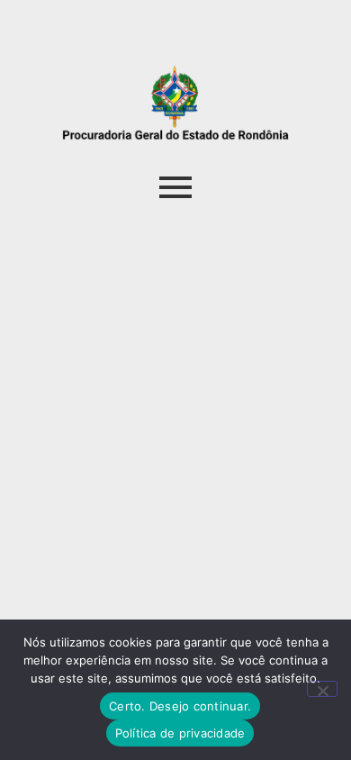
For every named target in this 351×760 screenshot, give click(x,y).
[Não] (322, 689)
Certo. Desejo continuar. (180, 706)
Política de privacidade (180, 733)
